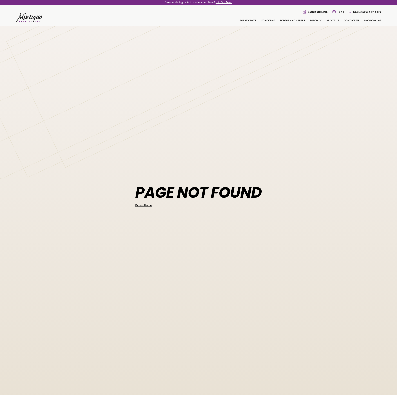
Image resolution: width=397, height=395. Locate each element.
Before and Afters (292, 20)
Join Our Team (224, 2)
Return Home (143, 205)
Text (340, 12)
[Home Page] (29, 18)
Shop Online (372, 20)
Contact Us (351, 20)
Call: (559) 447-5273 (367, 12)
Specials (315, 20)
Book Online (318, 12)
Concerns (267, 20)
